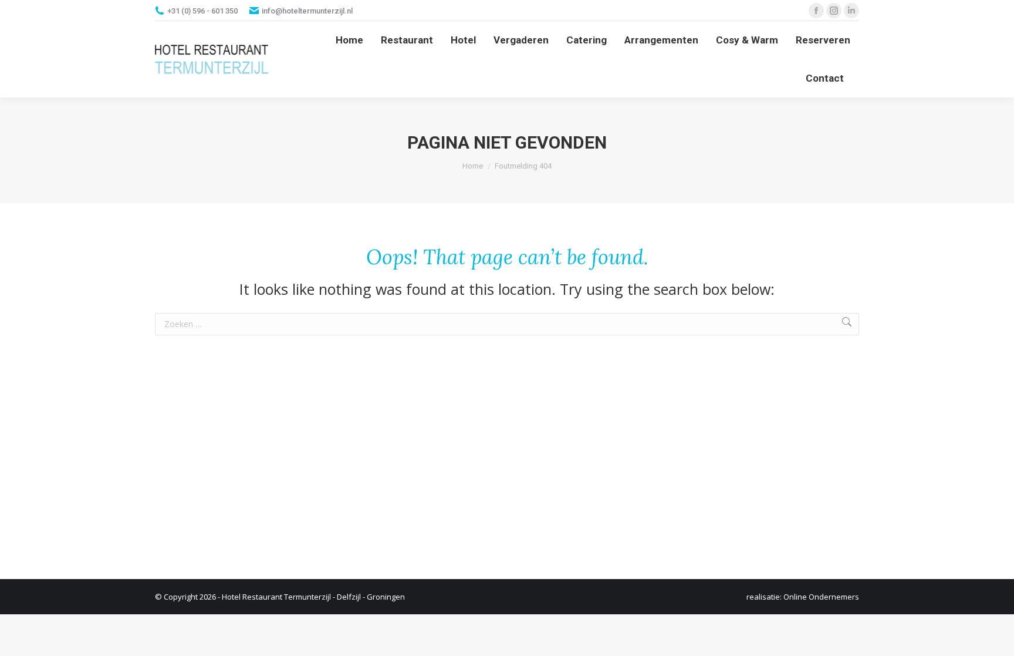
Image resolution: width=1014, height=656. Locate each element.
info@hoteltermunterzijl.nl (307, 10)
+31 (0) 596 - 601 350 (202, 10)
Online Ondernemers (821, 596)
